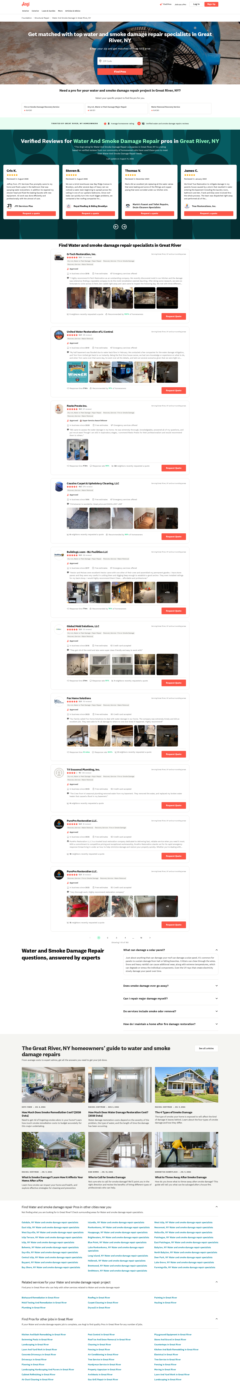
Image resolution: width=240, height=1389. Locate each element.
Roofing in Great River (99, 1297)
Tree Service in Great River (101, 1359)
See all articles (206, 1048)
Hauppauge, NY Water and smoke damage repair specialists (118, 1232)
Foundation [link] (27, 18)
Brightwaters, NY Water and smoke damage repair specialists (118, 1237)
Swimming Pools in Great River (37, 1339)
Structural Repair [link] (42, 18)
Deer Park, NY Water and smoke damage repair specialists (183, 1257)
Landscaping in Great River (35, 1344)
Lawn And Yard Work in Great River (39, 1349)
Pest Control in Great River (101, 1334)
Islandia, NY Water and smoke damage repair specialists (116, 1222)
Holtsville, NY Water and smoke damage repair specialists (183, 1232)
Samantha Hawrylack (166, 1172)
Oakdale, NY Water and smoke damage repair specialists (50, 1222)
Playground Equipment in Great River (173, 1334)
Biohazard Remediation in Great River (40, 1297)
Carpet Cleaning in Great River (103, 1302)
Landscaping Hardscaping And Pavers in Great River (48, 1369)
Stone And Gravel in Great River (170, 1339)
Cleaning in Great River (99, 1344)
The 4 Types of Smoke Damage (173, 1112)
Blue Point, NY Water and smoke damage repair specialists (117, 1242)
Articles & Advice (72, 11)
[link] (9, 206)
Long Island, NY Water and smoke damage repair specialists (118, 1255)
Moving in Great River (165, 1369)
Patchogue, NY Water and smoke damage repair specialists (183, 1237)
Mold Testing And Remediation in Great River (44, 1302)
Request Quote (174, 316)
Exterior (35, 11)
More (60, 11)
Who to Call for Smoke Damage (107, 1177)
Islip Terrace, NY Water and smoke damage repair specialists (52, 1237)
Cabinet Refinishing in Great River (38, 1374)
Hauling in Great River (165, 1302)
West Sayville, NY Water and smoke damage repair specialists (53, 1232)
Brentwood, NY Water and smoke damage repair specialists (117, 1265)
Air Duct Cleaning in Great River (37, 1379)
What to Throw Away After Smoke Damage (181, 1177)
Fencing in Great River (99, 1349)
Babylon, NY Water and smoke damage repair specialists (182, 1247)
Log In (196, 4)
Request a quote (31, 213)
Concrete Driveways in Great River (39, 1354)
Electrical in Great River (166, 1354)
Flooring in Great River (33, 1364)
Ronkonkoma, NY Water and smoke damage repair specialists (119, 1227)
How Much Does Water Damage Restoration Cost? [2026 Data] (118, 1114)
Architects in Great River (100, 1374)
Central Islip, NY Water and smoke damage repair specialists (52, 1257)
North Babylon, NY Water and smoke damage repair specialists (185, 1252)
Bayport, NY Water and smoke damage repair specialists (50, 1262)
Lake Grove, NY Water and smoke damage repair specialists (184, 1262)
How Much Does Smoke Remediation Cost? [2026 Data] (51, 1114)
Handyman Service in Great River (104, 1364)
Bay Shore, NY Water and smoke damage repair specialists (51, 1267)
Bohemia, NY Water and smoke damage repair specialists (50, 1247)
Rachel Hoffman (96, 1107)
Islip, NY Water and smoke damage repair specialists (48, 1242)
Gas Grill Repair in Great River (103, 1379)
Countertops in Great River (167, 1344)
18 (141, 937)
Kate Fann (27, 1107)
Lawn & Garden (48, 11)
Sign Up (211, 4)
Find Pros (120, 71)
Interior (25, 11)
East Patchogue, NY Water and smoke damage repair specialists (186, 1242)
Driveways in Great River (34, 1359)
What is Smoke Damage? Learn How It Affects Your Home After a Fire (52, 1179)
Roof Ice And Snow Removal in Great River (109, 1339)
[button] (77, 298)
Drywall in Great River (99, 1307)
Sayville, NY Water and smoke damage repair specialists (50, 1252)
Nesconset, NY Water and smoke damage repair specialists (183, 1227)
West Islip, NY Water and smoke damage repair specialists (183, 1222)
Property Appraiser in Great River (104, 1369)
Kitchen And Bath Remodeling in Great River (44, 1334)
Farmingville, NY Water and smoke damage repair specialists (184, 1267)
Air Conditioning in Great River (103, 1354)
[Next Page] (150, 937)
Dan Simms (93, 1172)
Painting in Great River (165, 1297)
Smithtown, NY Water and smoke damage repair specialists (117, 1270)
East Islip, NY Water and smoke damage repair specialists (50, 1227)
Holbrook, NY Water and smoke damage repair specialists (117, 1260)
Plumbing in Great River (34, 1307)
